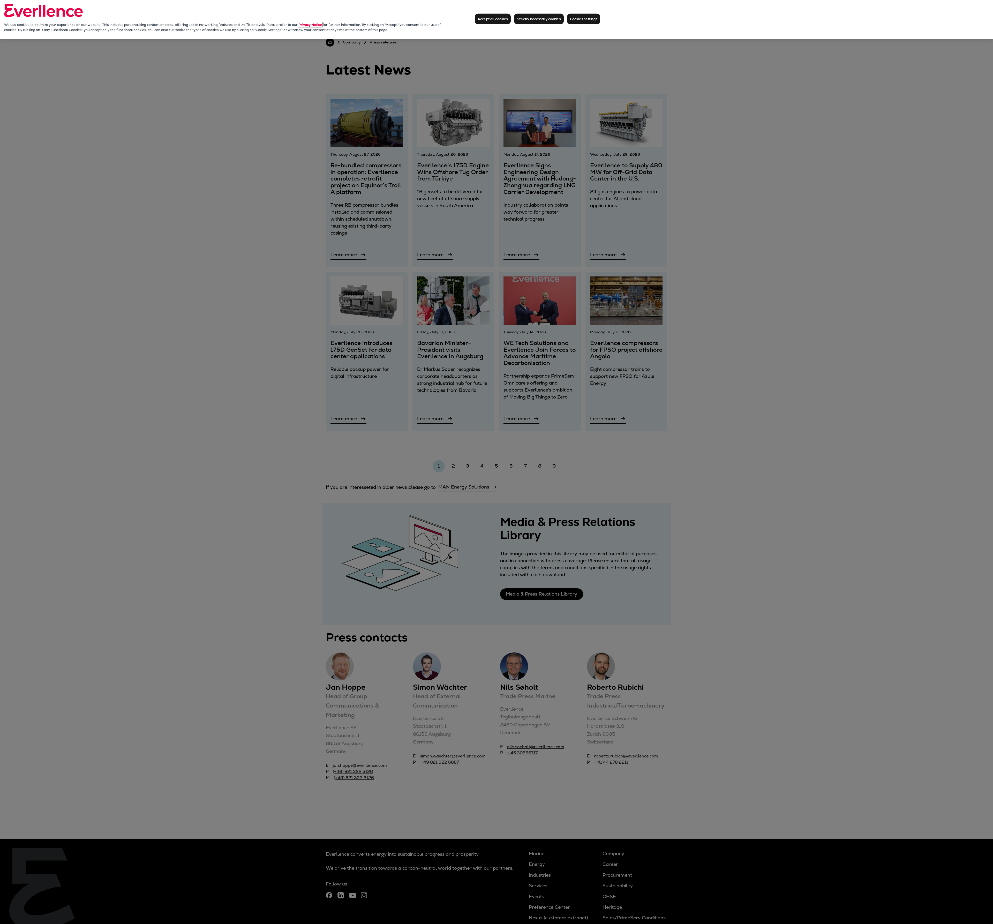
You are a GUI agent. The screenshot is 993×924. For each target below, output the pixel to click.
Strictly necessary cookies (539, 19)
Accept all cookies (493, 19)
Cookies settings (583, 19)
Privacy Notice (310, 24)
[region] (496, 19)
